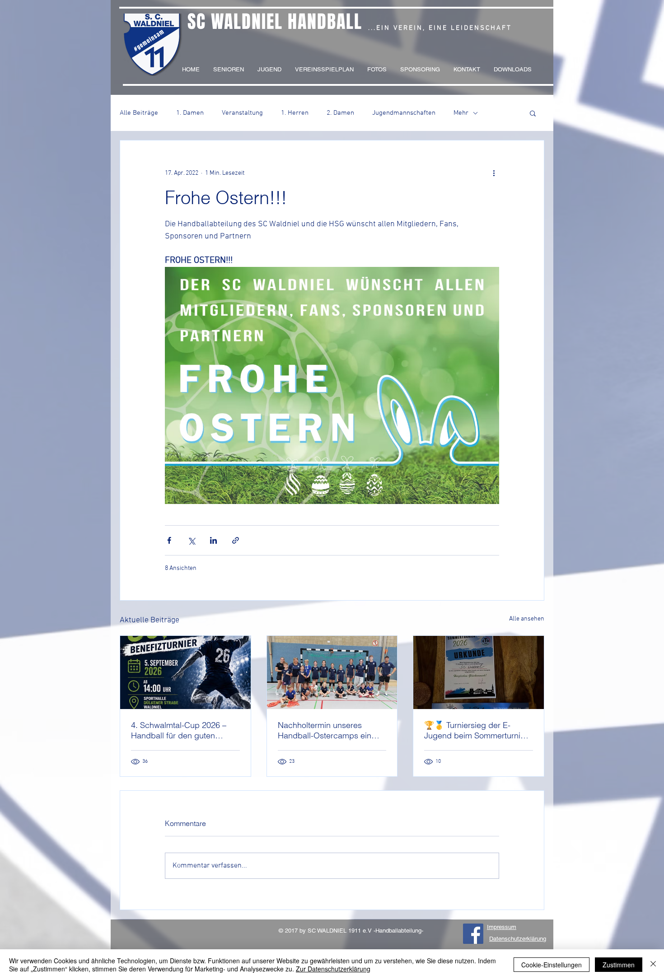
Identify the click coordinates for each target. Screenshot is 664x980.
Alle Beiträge (139, 113)
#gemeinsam (149, 40)
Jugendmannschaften (403, 113)
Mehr (461, 113)
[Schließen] (653, 965)
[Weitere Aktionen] (493, 173)
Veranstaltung (242, 113)
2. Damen (340, 113)
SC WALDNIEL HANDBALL (274, 21)
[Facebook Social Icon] (473, 934)
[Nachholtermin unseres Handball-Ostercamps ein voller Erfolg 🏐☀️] (332, 672)
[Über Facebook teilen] (169, 540)
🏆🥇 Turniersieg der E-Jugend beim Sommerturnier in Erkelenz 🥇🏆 (476, 730)
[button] (532, 113)
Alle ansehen (526, 619)
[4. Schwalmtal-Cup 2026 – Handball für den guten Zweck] (185, 672)
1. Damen (190, 113)
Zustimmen (619, 964)
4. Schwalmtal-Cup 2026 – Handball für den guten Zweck (178, 730)
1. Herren (295, 113)
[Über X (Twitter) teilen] (191, 540)
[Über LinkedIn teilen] (213, 540)
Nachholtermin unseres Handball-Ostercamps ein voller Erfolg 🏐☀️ (324, 730)
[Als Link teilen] (235, 540)
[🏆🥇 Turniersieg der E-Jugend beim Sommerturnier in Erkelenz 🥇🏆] (478, 672)
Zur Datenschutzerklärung (333, 968)
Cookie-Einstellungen (551, 964)
